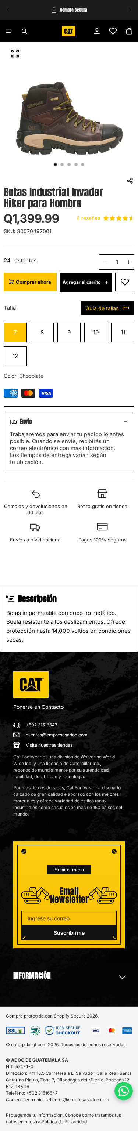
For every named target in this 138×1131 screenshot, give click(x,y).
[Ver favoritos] (113, 31)
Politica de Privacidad (64, 1121)
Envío (26, 421)
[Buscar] (24, 31)
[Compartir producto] (130, 181)
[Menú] (8, 31)
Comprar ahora (33, 282)
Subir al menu (69, 870)
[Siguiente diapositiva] (130, 10)
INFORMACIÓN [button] (32, 976)
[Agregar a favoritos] (124, 282)
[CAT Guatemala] (31, 684)
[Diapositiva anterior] (8, 10)
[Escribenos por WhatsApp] (123, 1091)
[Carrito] (129, 31)
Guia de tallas (102, 308)
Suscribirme (69, 932)
